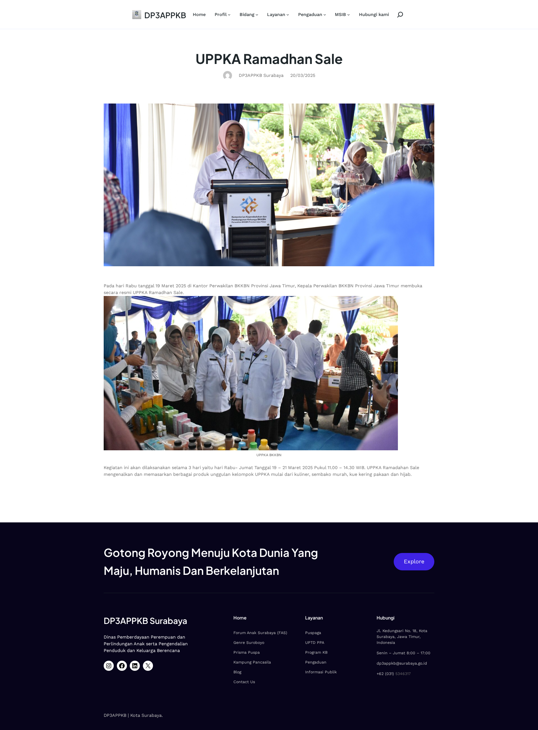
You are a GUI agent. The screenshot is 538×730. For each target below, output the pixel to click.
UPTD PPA (314, 642)
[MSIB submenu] (348, 14)
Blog (237, 672)
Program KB (316, 652)
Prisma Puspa (246, 652)
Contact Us (244, 682)
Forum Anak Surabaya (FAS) (260, 632)
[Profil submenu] (229, 14)
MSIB (340, 14)
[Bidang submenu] (257, 14)
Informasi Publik (321, 672)
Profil (221, 14)
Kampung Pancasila (252, 662)
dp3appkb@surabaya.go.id (402, 663)
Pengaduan (310, 14)
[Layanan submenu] (287, 14)
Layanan (276, 14)
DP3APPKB (165, 15)
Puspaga (313, 632)
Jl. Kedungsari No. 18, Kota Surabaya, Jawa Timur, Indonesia (402, 636)
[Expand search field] (397, 14)
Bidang (247, 14)
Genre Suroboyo (248, 642)
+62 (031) (385, 673)
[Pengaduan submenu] (324, 14)
